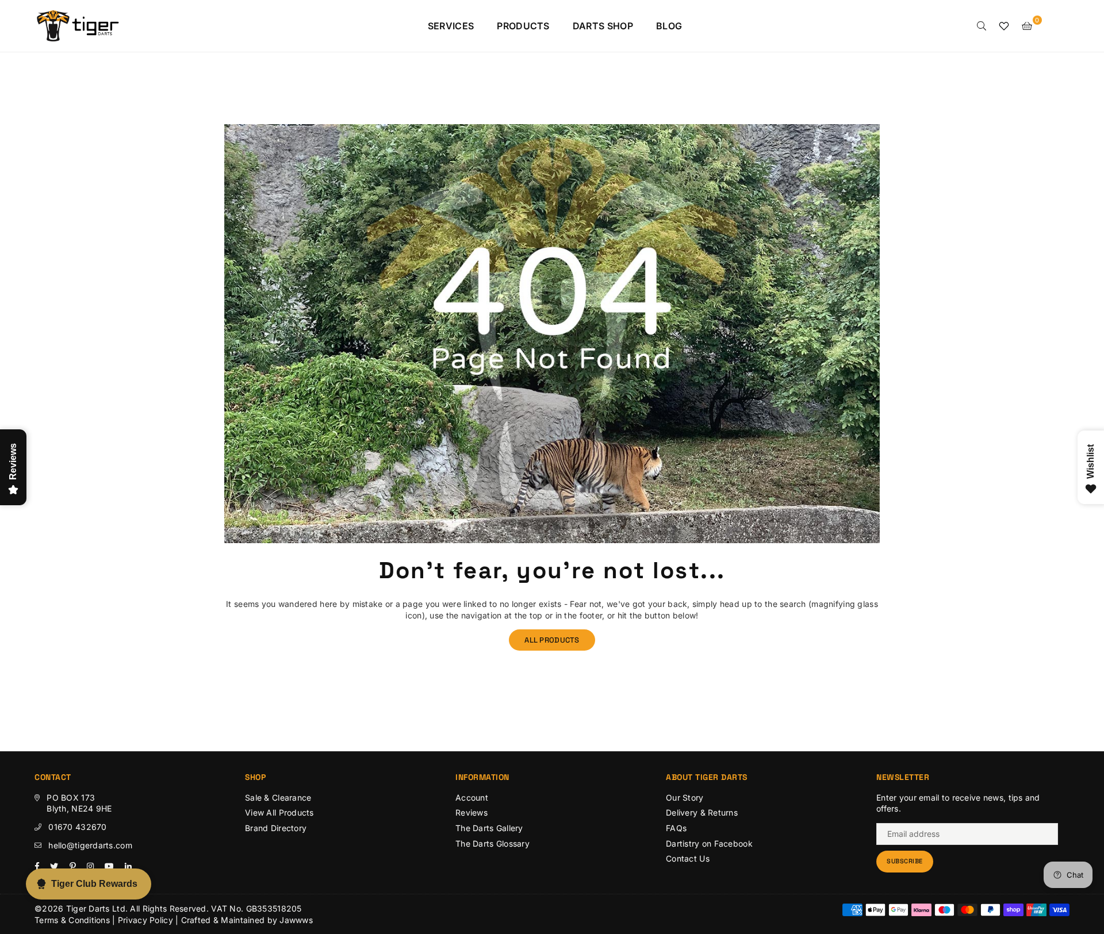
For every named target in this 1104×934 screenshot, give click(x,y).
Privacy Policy (145, 920)
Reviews (471, 812)
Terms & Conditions (72, 920)
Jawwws (296, 920)
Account (471, 797)
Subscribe (905, 861)
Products (523, 26)
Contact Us (688, 858)
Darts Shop (603, 26)
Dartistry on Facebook (709, 843)
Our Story (685, 797)
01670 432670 (77, 827)
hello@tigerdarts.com (90, 845)
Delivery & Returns (702, 812)
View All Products (279, 812)
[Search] (981, 25)
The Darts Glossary (492, 843)
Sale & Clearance (278, 797)
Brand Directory (275, 828)
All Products (551, 640)
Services (451, 26)
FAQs (676, 828)
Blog (669, 26)
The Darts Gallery (489, 828)
